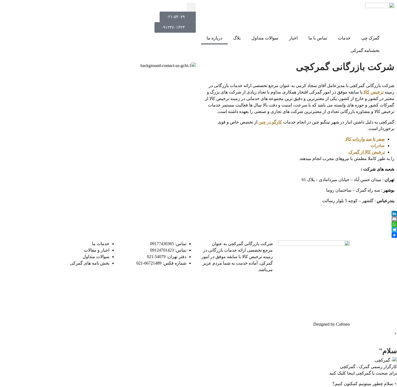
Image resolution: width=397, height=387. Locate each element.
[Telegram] (198, 229)
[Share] (198, 235)
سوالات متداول (264, 38)
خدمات (344, 38)
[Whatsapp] (266, 300)
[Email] (198, 219)
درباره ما (214, 38)
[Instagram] (222, 285)
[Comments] (251, 285)
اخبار (293, 38)
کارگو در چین (270, 122)
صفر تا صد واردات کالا (364, 139)
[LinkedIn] (198, 213)
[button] (191, 7)
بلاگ (237, 38)
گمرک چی (370, 38)
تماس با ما (317, 38)
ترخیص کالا (373, 92)
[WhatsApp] (198, 224)
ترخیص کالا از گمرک (367, 152)
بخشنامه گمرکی (365, 50)
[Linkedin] (266, 285)
